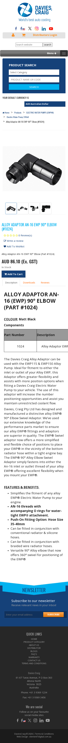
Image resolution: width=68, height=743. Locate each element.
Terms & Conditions (44, 733)
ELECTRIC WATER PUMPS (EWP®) (40, 112)
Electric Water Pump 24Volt (18, 117)
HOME (34, 638)
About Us (34, 645)
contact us (34, 660)
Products (17, 112)
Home (6, 112)
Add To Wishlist (15, 246)
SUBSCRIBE (53, 614)
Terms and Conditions (34, 663)
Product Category (34, 641)
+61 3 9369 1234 (38, 692)
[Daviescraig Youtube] (51, 28)
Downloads (29, 282)
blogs (34, 651)
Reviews (45, 282)
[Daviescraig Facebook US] (22, 28)
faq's (34, 654)
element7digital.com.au (40, 736)
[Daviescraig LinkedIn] (44, 28)
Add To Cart (15, 274)
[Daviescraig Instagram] (36, 28)
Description (11, 282)
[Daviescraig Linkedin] (42, 720)
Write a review (14, 240)
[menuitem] (34, 639)
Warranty (34, 657)
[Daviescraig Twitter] (30, 28)
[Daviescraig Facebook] (16, 28)
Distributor (34, 648)
